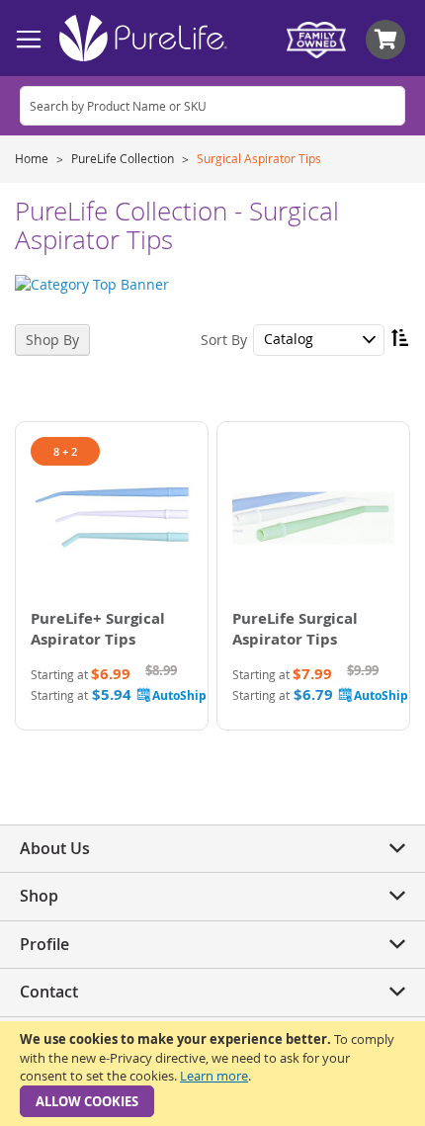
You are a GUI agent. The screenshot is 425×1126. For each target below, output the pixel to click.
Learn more (214, 1075)
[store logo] (143, 38)
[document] (212, 1073)
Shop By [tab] (52, 339)
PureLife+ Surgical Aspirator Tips (98, 629)
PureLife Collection (124, 158)
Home (33, 158)
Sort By (224, 338)
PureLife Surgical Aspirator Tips (295, 629)
